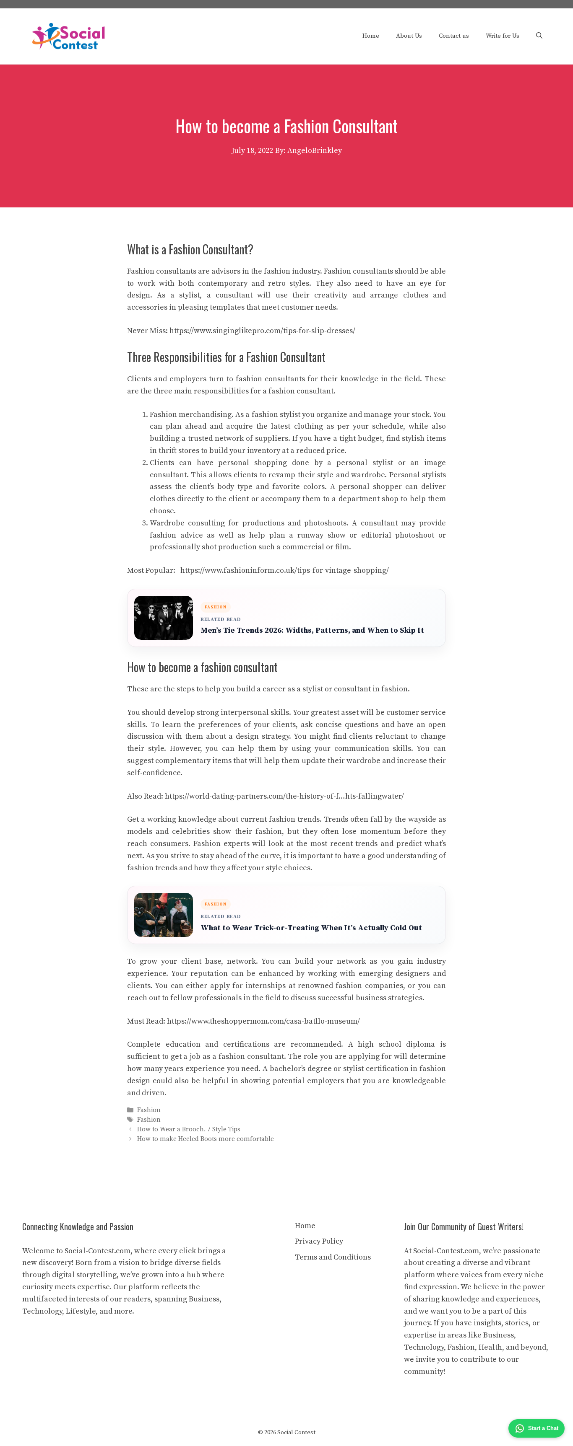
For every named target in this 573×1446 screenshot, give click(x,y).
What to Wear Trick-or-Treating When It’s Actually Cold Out (311, 928)
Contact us (454, 36)
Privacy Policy (319, 1241)
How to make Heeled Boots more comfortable (205, 1139)
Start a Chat (543, 1428)
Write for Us (502, 36)
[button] (539, 36)
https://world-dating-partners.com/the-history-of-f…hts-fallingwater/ (284, 796)
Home (370, 36)
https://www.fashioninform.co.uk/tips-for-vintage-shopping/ (284, 570)
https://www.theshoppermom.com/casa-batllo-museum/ (263, 1021)
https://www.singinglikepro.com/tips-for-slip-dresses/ (262, 331)
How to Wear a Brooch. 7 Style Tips (188, 1129)
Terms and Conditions (333, 1257)
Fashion (149, 1110)
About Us (409, 36)
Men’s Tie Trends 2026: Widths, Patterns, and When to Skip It (312, 630)
